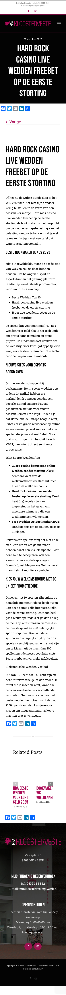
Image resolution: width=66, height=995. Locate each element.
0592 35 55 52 (36, 883)
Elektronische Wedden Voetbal (27, 667)
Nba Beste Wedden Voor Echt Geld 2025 (20, 795)
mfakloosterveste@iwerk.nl (33, 5)
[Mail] (38, 946)
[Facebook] (28, 946)
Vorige (15, 121)
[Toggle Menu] (59, 23)
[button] (15, 784)
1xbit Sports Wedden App (23, 457)
